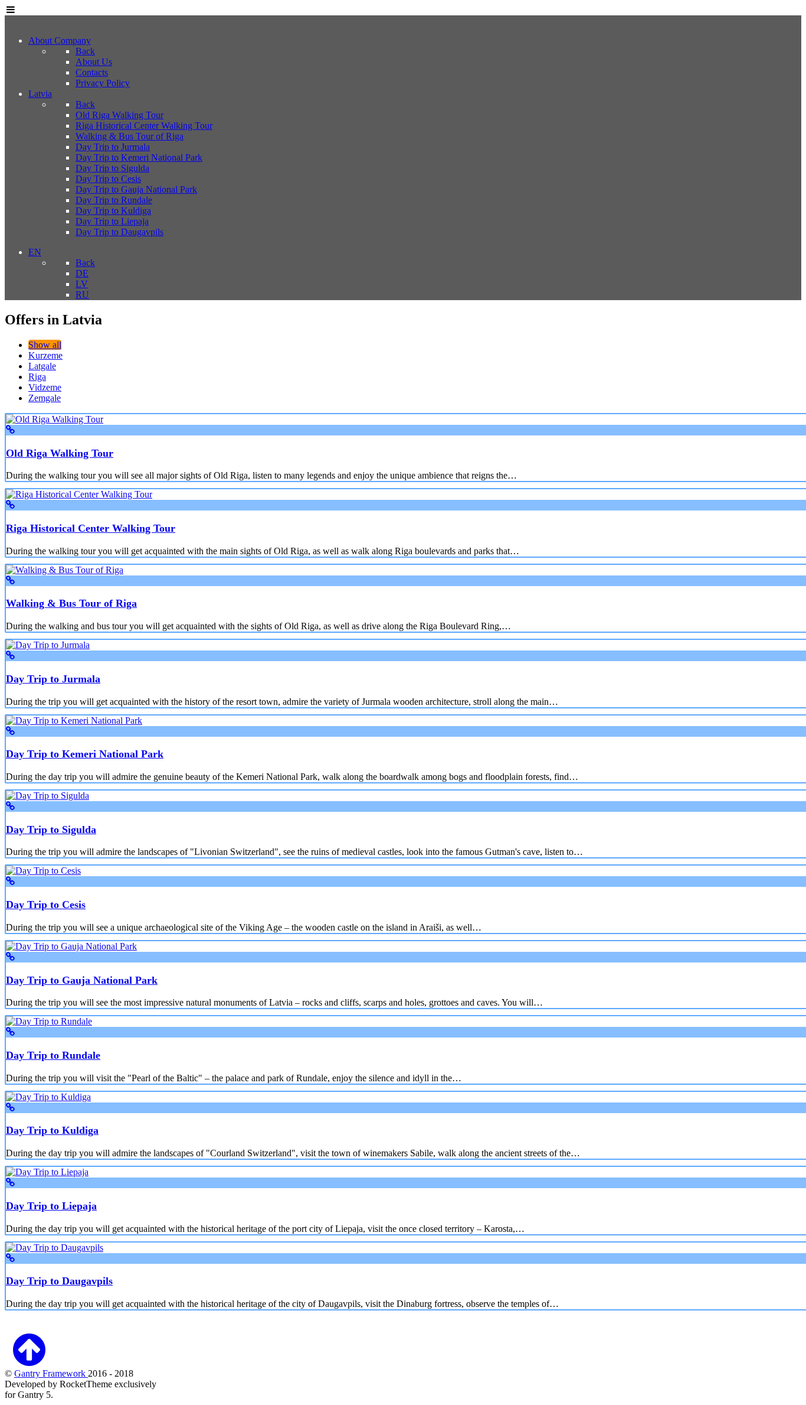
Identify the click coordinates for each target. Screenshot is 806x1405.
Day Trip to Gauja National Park (82, 980)
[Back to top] (29, 1360)
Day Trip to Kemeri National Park (84, 754)
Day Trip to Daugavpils (59, 1281)
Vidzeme (44, 387)
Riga (37, 377)
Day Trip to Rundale (53, 1055)
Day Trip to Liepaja (51, 1206)
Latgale (42, 366)
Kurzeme (45, 355)
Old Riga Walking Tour (59, 453)
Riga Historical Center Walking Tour (90, 528)
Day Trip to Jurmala (53, 679)
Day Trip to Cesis (46, 904)
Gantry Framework (51, 1373)
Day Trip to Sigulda (51, 829)
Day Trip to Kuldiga (52, 1130)
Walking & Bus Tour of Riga (71, 603)
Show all (44, 345)
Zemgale (44, 398)
